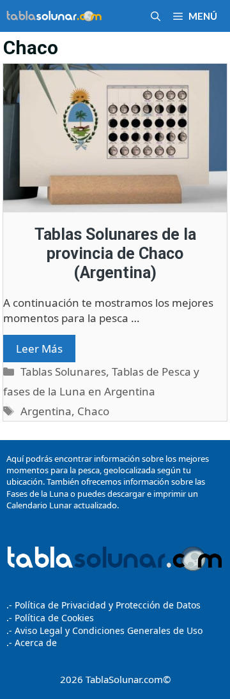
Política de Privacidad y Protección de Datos (108, 605)
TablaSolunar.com (124, 679)
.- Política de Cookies (50, 618)
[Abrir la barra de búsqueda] (155, 16)
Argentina (46, 411)
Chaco (93, 411)
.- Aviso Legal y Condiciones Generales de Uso (104, 630)
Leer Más (39, 348)
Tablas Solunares (63, 371)
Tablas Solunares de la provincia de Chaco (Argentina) (115, 253)
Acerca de (34, 642)
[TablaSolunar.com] (54, 16)
